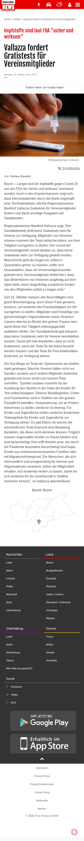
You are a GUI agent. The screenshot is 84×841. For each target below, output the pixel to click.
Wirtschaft (11, 594)
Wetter (49, 644)
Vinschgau (52, 610)
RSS (13, 702)
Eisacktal (51, 578)
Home (7, 19)
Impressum (42, 767)
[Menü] (79, 4)
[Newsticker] (39, 4)
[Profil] (69, 4)
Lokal (9, 562)
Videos (10, 660)
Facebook (16, 686)
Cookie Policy (42, 792)
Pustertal (51, 586)
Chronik (10, 578)
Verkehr (50, 652)
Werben (42, 808)
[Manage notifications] (74, 832)
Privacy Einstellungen (42, 784)
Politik (16, 19)
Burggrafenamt (54, 570)
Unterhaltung (13, 610)
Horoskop (51, 660)
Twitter (14, 694)
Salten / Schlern (55, 594)
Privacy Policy (42, 776)
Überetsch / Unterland (58, 602)
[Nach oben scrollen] (42, 759)
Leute (9, 636)
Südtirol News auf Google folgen (45, 87)
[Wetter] (59, 4)
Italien (9, 570)
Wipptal (50, 618)
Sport (9, 602)
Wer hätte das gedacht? (19, 668)
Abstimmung (13, 652)
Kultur (9, 644)
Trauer (49, 636)
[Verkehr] (48, 4)
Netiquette (42, 800)
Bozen (49, 562)
